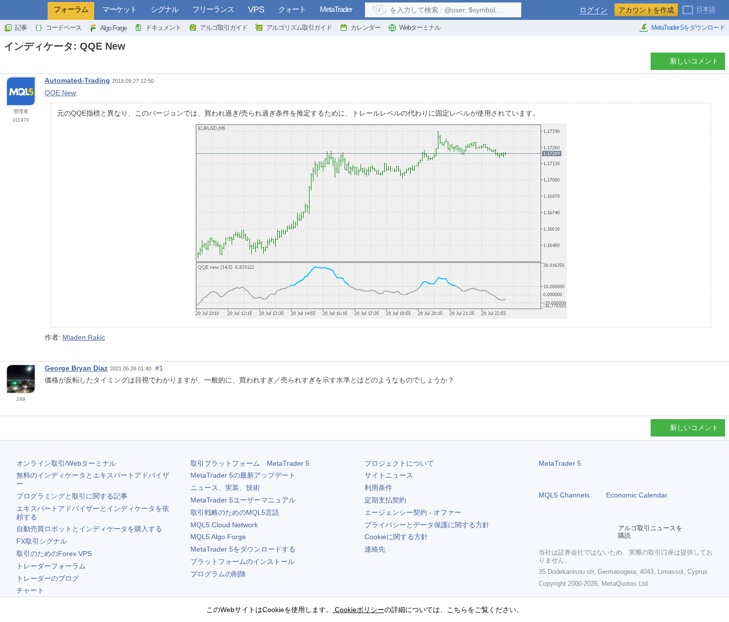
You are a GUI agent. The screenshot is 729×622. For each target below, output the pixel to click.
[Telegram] (560, 532)
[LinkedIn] (608, 532)
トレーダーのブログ (47, 578)
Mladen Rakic (83, 337)
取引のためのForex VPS (54, 554)
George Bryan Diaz (76, 368)
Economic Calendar (637, 495)
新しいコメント (694, 61)
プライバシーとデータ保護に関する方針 (426, 525)
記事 (21, 27)
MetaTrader (336, 9)
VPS (256, 9)
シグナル (165, 9)
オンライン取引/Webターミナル (66, 463)
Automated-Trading (77, 80)
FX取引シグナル (41, 541)
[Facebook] (544, 532)
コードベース (63, 27)
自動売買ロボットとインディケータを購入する (89, 529)
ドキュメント (163, 27)
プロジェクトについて (399, 463)
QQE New (60, 93)
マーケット (119, 9)
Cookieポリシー (358, 610)
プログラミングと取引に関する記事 (71, 496)
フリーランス (213, 9)
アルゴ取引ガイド (223, 27)
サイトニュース (388, 475)
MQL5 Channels (564, 495)
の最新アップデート (243, 475)
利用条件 (378, 488)
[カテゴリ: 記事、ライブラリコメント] (19, 64)
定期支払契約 (385, 500)
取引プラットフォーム (249, 463)
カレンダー (365, 27)
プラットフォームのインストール (242, 561)
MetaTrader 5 (560, 463)
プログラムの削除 (218, 574)
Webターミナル (419, 27)
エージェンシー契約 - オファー (412, 512)
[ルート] (7, 63)
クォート (292, 9)
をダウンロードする (243, 549)
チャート (30, 590)
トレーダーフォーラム (51, 566)
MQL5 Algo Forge (218, 537)
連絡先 (374, 549)
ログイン (594, 10)
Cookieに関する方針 (396, 537)
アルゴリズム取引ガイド (299, 27)
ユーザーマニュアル (243, 500)
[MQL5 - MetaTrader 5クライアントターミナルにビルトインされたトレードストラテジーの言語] (24, 10)
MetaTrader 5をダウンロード (688, 27)
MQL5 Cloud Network (224, 525)
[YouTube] (592, 532)
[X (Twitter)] (576, 532)
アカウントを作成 (646, 10)
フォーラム (71, 9)
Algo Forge (113, 28)
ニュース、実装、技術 (225, 488)
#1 (159, 368)
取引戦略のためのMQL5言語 (234, 512)
